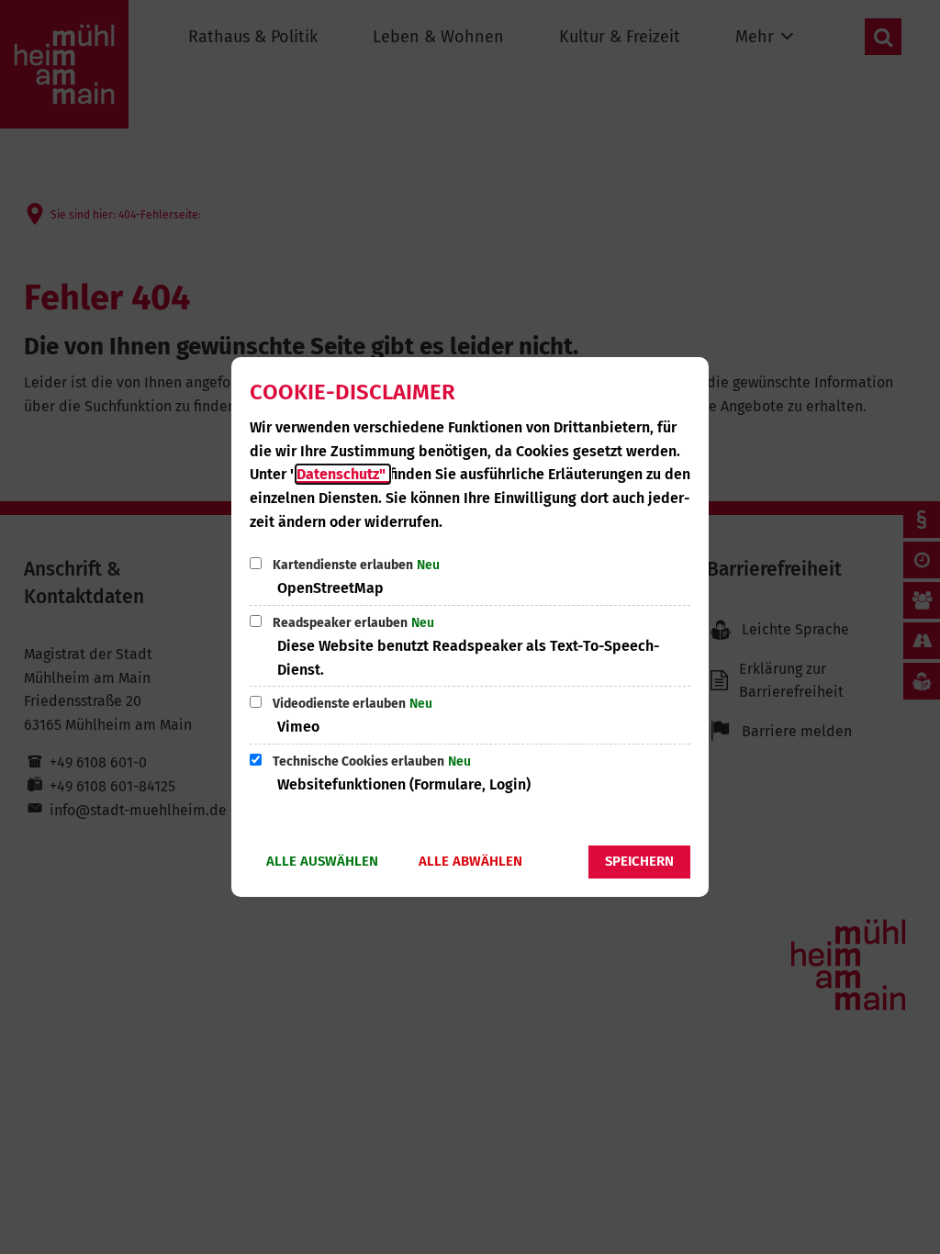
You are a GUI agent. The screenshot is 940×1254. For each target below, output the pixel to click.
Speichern (639, 861)
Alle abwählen (470, 861)
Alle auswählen (322, 861)
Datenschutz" (343, 474)
